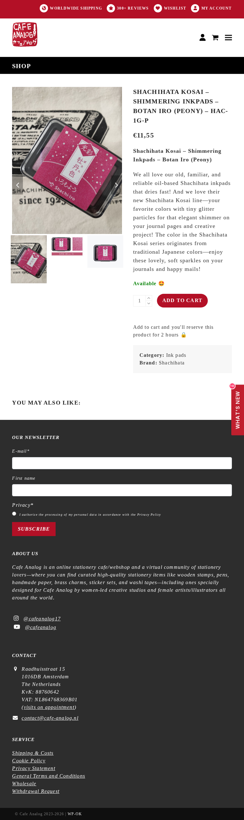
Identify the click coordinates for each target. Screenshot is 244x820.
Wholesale (24, 783)
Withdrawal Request (35, 791)
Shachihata (172, 362)
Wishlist (175, 8)
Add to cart (182, 300)
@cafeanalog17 (42, 618)
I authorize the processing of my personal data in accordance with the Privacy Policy (90, 514)
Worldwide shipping (76, 8)
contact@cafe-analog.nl (50, 718)
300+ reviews (133, 8)
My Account (216, 8)
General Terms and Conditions (48, 776)
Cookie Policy (28, 760)
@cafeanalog (40, 627)
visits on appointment (49, 707)
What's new (236, 407)
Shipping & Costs (32, 753)
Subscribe (34, 529)
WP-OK (75, 814)
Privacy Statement (33, 768)
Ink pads (176, 355)
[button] (215, 37)
